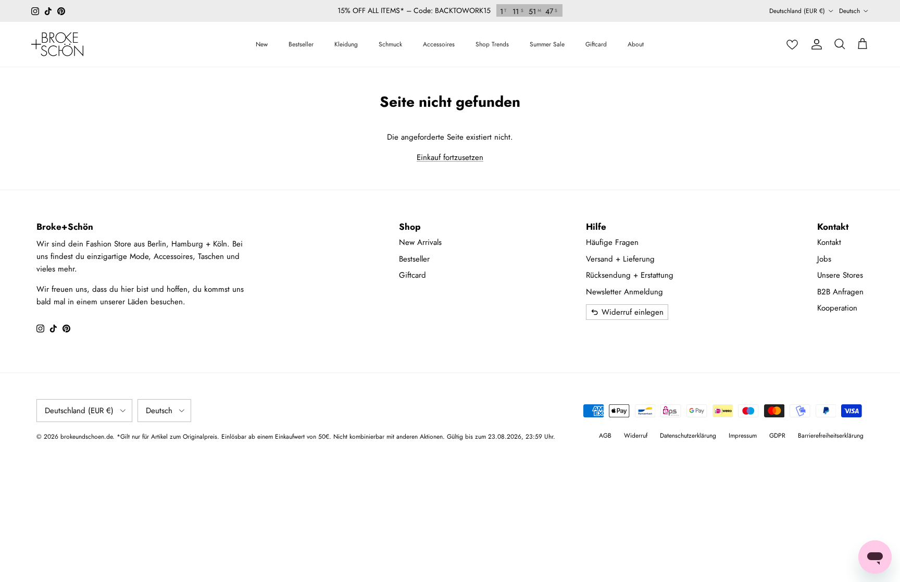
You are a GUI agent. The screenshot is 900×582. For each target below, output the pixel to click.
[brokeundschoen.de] (57, 44)
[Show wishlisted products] (792, 44)
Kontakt (829, 242)
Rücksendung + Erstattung (629, 275)
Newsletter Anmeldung (624, 292)
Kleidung (346, 44)
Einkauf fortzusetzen (450, 157)
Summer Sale (547, 44)
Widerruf (635, 435)
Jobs (824, 259)
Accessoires (439, 44)
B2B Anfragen (840, 292)
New (262, 44)
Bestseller (301, 44)
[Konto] (816, 44)
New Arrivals (420, 242)
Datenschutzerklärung (688, 435)
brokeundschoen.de (86, 436)
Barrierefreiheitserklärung (831, 435)
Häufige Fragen (612, 242)
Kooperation (837, 308)
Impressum (743, 435)
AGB (605, 435)
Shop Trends (492, 44)
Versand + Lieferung (620, 259)
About (636, 44)
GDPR (777, 435)
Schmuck (390, 44)
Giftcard (596, 44)
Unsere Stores (840, 275)
